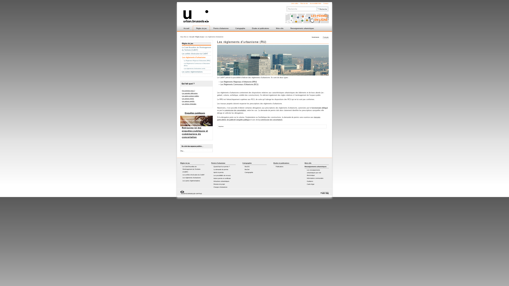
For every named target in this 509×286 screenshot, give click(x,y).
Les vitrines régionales (189, 104)
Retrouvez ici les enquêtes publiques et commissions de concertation (195, 132)
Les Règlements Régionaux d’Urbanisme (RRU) (238, 82)
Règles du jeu (201, 28)
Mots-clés (280, 28)
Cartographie (240, 28)
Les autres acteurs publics (190, 96)
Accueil (186, 28)
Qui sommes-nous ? (188, 90)
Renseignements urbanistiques (302, 28)
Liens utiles (294, 3)
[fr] (223, 12)
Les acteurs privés (188, 98)
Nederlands (315, 37)
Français (326, 37)
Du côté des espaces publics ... (192, 146)
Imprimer (221, 126)
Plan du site (304, 3)
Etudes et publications (260, 28)
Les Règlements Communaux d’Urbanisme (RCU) (239, 84)
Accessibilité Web (315, 3)
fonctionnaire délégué (319, 108)
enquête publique (243, 120)
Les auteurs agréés (188, 101)
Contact (325, 3)
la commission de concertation (270, 120)
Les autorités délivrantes (190, 93)
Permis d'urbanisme (221, 28)
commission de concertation (235, 110)
